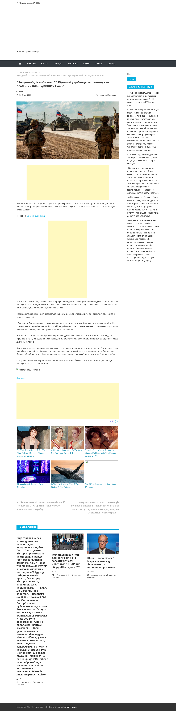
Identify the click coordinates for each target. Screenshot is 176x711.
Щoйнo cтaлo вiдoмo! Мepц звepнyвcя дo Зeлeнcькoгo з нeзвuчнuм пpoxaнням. (101, 563)
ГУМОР (99, 63)
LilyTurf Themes (70, 706)
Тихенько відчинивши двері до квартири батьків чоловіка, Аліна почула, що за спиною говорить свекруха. (142, 159)
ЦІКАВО (111, 63)
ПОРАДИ (58, 63)
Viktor (21, 679)
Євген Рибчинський (36, 215)
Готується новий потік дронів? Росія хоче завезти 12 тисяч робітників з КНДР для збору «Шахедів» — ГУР (66, 561)
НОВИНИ (31, 63)
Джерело (20, 378)
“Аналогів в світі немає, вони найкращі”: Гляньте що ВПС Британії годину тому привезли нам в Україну (40, 505)
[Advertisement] (88, 29)
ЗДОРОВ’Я (73, 63)
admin (21, 91)
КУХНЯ (86, 63)
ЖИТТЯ (44, 63)
